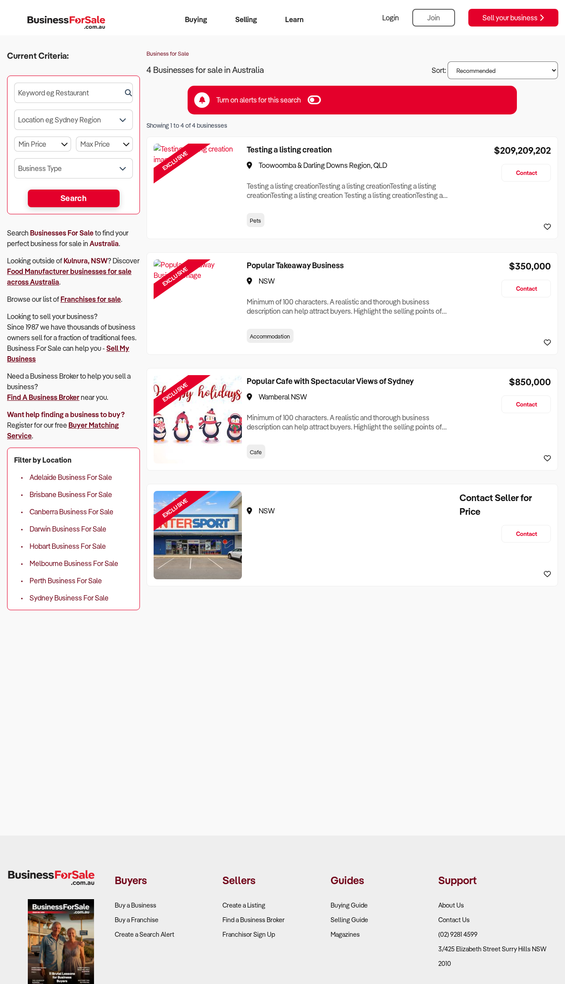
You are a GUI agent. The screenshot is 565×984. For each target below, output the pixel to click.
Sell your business (510, 17)
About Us (451, 905)
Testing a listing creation (289, 149)
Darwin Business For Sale (68, 528)
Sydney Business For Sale (69, 597)
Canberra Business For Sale (71, 511)
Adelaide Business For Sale (71, 477)
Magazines (345, 934)
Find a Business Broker (253, 920)
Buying (196, 19)
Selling (246, 19)
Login (390, 17)
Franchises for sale (90, 299)
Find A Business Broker (43, 397)
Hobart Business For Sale (68, 546)
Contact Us (454, 920)
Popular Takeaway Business (295, 265)
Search (73, 198)
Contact (526, 172)
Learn (294, 19)
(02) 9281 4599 (458, 934)
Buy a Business (135, 905)
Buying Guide (349, 905)
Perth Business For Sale (66, 580)
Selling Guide (349, 920)
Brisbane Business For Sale (71, 494)
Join (433, 17)
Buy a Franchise (136, 920)
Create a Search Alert (144, 934)
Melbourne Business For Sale (74, 563)
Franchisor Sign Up (248, 934)
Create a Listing (243, 905)
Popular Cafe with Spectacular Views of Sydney (330, 381)
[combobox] (73, 93)
